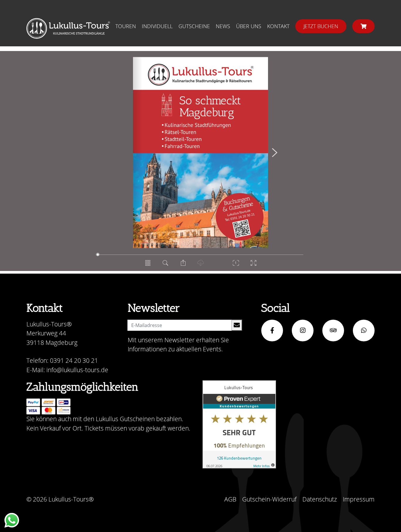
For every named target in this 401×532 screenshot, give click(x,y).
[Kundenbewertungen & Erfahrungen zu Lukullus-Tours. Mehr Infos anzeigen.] (239, 424)
